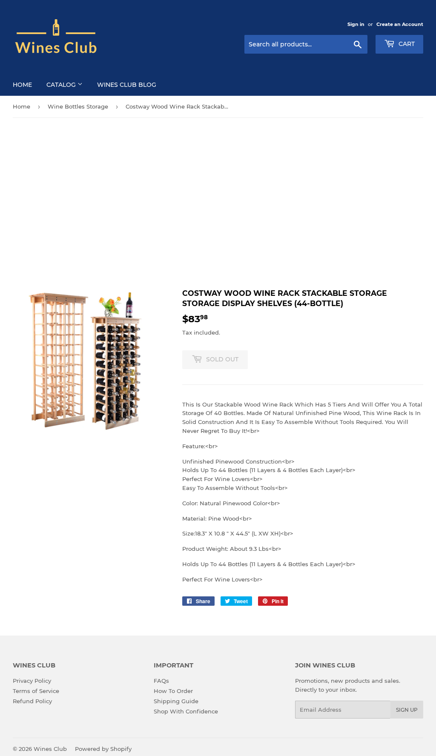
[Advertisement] (218, 203)
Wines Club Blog (126, 85)
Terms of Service (36, 690)
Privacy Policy (32, 680)
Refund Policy (32, 701)
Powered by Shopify (103, 748)
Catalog (61, 85)
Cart (406, 44)
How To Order (173, 690)
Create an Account (399, 24)
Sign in (355, 24)
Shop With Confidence (186, 711)
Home (22, 85)
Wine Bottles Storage (78, 106)
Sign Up (407, 710)
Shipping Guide (176, 701)
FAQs (161, 680)
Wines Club (50, 748)
